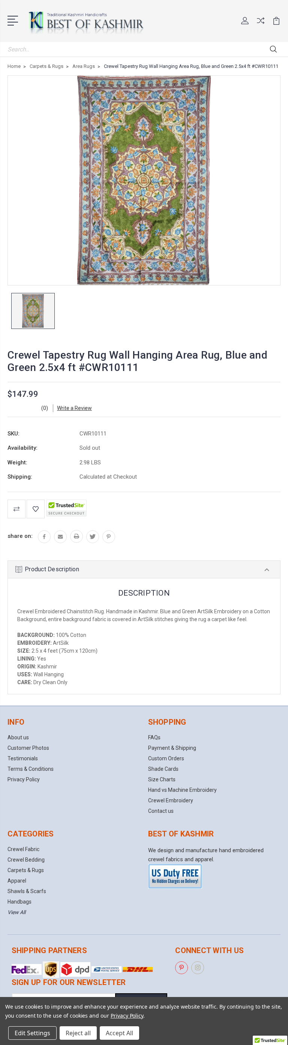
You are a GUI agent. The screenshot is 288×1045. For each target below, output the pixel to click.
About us (18, 737)
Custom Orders (166, 758)
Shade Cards (163, 769)
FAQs (154, 737)
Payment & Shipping (172, 748)
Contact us (161, 811)
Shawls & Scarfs (27, 891)
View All (17, 912)
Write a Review (74, 408)
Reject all (78, 1033)
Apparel (17, 881)
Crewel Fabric (23, 849)
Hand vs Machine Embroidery (182, 790)
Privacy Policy (24, 779)
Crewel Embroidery (170, 800)
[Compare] (260, 25)
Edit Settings (32, 1033)
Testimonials (23, 758)
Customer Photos (28, 748)
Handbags (20, 902)
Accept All (119, 1033)
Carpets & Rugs (26, 870)
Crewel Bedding (26, 860)
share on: (20, 536)
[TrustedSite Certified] (66, 508)
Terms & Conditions (31, 769)
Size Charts (162, 779)
